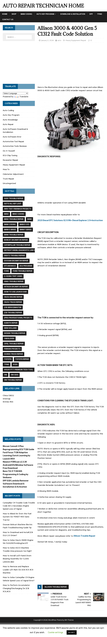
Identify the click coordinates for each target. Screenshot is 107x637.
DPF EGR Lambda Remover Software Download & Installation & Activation (16, 483)
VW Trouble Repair (13, 380)
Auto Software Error (12, 136)
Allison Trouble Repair (84, 535)
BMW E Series (10, 229)
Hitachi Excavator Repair (16, 286)
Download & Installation (72, 14)
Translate (24, 96)
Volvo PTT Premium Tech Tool (18, 369)
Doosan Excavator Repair (16, 260)
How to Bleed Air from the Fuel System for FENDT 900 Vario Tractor (17, 516)
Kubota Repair (10, 322)
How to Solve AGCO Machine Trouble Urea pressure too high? (17, 549)
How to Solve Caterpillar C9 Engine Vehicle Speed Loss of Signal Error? (18, 579)
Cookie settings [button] (55, 632)
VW (5, 374)
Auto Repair (8, 124)
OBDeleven (9, 338)
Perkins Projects (12, 348)
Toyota (7, 359)
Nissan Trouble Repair (14, 333)
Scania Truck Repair (13, 354)
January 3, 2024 (47, 40)
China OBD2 (8, 395)
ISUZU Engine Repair (13, 297)
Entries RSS (8, 401)
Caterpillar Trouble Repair (17, 245)
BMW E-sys (24, 224)
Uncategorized (9, 183)
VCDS (15, 364)
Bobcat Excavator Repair (16, 240)
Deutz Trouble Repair (14, 255)
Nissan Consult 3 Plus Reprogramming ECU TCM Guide (18, 448)
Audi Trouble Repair (13, 198)
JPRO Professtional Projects (18, 317)
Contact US (7, 19)
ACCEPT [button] (71, 632)
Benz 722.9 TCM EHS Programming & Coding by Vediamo (15, 474)
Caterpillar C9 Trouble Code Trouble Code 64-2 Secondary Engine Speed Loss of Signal (19, 505)
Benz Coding (18, 214)
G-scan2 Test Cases (13, 276)
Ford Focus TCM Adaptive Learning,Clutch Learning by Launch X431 (16, 455)
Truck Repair (8, 178)
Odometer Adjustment (13, 174)
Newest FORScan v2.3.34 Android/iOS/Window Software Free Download (18, 465)
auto (59, 40)
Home (4, 14)
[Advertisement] (70, 65)
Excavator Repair (10, 160)
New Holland (10, 328)
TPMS (99, 14)
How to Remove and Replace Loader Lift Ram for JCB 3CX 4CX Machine (18, 569)
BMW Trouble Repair (13, 234)
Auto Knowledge (10, 119)
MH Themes (69, 620)
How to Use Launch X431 (15, 291)
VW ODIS (14, 374)
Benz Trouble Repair (13, 219)
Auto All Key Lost (12, 203)
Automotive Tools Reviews (15, 146)
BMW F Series (25, 229)
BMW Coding (26, 14)
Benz (6, 214)
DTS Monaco (10, 265)
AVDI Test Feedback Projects (17, 208)
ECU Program (26, 265)
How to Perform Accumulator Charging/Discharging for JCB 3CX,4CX (16, 588)
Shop (14, 14)
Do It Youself (9, 150)
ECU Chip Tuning (10, 155)
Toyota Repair (22, 359)
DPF (91, 14)
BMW (29, 219)
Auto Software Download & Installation (15, 130)
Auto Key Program (45, 14)
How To (6, 169)
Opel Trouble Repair (13, 343)
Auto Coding (8, 110)
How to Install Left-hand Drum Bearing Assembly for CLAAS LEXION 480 (17, 558)
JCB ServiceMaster (12, 307)
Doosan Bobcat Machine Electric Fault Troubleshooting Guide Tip (17, 526)
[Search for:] (18, 37)
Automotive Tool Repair (13, 141)
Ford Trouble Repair (22, 271)
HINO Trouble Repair (13, 281)
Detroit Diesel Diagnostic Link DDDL (21, 250)
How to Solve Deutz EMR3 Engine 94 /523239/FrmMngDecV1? (18, 542)
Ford (6, 271)
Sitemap (6, 398)
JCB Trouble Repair (13, 312)
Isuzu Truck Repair (13, 302)
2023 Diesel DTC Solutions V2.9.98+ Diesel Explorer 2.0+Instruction (70, 220)
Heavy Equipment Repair (76, 40)
